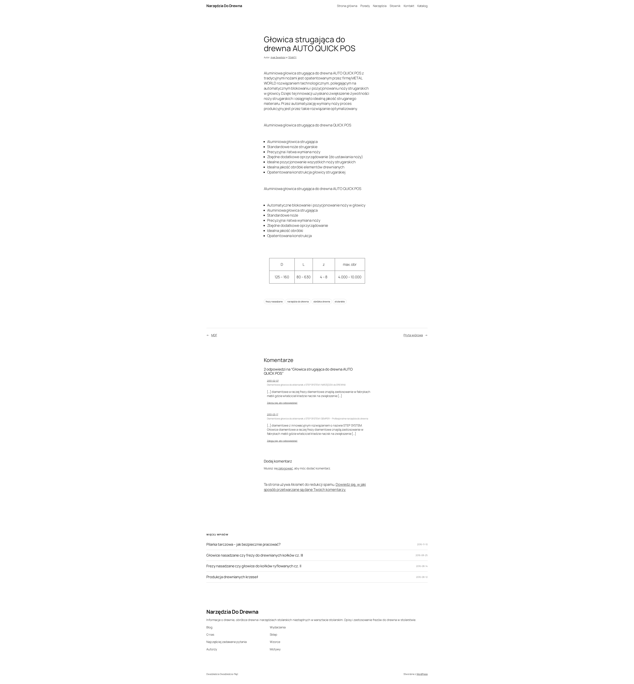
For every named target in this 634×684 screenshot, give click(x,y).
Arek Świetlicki (278, 57)
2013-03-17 (272, 414)
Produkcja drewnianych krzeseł (232, 577)
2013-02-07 (273, 380)
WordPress (422, 674)
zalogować (285, 468)
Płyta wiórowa (413, 335)
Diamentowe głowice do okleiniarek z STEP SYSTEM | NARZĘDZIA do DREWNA (306, 384)
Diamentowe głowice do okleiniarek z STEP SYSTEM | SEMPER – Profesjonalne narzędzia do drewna (317, 418)
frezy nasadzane (274, 301)
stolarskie (340, 301)
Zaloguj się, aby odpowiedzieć (282, 402)
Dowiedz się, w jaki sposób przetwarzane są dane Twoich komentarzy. (315, 487)
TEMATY (292, 57)
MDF (214, 335)
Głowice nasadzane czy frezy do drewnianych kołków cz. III (254, 555)
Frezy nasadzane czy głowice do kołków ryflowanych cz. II (253, 566)
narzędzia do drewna (298, 301)
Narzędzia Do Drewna (224, 5)
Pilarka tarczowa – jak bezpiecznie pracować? (243, 544)
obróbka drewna (321, 301)
